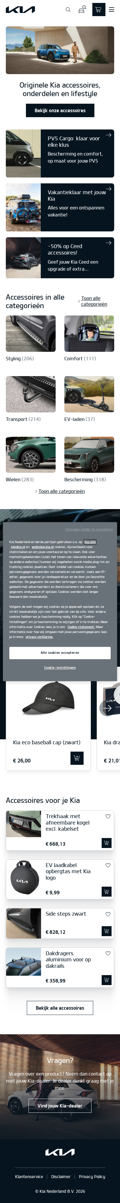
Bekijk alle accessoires (60, 1008)
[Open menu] (111, 10)
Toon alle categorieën (94, 301)
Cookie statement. (81, 627)
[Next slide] (107, 708)
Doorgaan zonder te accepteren (89, 529)
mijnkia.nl (18, 547)
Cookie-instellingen (60, 668)
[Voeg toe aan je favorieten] (108, 817)
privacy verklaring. (39, 637)
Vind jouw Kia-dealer (60, 1106)
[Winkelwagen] (98, 9)
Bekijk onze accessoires (60, 110)
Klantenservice (29, 1176)
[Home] (20, 9)
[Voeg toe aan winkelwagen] (77, 758)
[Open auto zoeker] (82, 9)
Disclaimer (61, 1176)
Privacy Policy (92, 1176)
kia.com (90, 542)
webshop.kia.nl (43, 547)
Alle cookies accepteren (60, 653)
